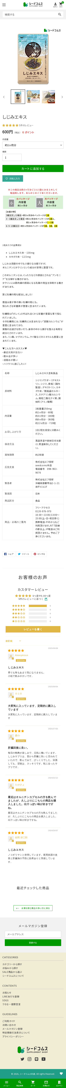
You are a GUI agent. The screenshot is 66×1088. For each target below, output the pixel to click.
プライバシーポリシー (13, 1036)
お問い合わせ (9, 1024)
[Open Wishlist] (61, 1073)
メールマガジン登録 (12, 1028)
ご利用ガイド (8, 1021)
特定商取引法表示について (16, 1032)
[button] (10, 125)
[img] (16, 650)
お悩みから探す (10, 968)
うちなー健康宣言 (11, 1004)
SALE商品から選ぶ (12, 971)
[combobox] (33, 14)
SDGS (5, 1000)
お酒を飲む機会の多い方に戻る (35, 908)
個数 (4, 151)
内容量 (5, 139)
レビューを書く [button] (33, 629)
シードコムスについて (13, 975)
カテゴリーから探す (12, 964)
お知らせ (6, 992)
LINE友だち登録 (10, 996)
